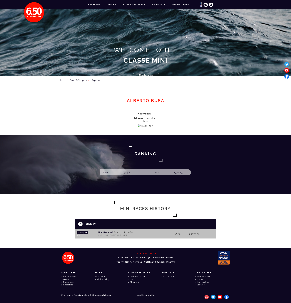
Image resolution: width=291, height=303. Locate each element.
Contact (200, 279)
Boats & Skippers (134, 4)
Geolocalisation (138, 276)
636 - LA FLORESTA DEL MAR (112, 235)
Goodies (201, 285)
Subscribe (68, 285)
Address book (203, 282)
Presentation (69, 276)
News (66, 279)
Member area (146, 75)
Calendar (101, 276)
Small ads (158, 4)
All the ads (168, 276)
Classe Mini (94, 4)
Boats (132, 279)
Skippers (96, 80)
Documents (69, 282)
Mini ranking (103, 279)
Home (62, 80)
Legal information (145, 295)
